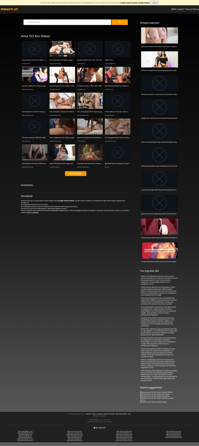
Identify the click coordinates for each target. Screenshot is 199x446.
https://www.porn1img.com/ (173, 431)
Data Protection (109, 414)
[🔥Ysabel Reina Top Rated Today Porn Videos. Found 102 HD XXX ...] (117, 160)
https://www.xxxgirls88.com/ (74, 440)
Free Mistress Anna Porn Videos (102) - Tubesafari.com (124, 86)
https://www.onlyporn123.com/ (124, 440)
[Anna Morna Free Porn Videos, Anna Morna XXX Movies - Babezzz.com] (62, 82)
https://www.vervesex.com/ (74, 431)
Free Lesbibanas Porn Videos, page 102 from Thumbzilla (69, 138)
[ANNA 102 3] (117, 57)
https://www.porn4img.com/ (173, 436)
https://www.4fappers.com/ (25, 431)
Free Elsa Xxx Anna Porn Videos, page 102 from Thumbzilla (42, 163)
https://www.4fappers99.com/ (25, 433)
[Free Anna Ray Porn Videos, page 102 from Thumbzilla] (62, 57)
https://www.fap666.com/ (25, 437)
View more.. (76, 173)
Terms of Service (192, 9)
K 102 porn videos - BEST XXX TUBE (89, 86)
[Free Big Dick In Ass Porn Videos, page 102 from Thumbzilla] (34, 108)
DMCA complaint (33, 212)
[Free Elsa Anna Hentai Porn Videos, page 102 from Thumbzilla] (90, 160)
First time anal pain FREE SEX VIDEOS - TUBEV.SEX (39, 138)
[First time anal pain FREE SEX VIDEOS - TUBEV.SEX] (34, 134)
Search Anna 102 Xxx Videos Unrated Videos (157, 392)
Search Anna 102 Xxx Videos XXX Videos (156, 394)
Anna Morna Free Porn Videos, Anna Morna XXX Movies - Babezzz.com (73, 86)
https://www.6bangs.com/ (25, 434)
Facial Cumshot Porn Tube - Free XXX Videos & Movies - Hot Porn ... (100, 60)
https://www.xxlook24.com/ (75, 439)
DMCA (173, 9)
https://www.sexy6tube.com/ (124, 431)
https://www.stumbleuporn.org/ (173, 437)
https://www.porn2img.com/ (173, 433)
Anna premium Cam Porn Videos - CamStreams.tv (39, 60)
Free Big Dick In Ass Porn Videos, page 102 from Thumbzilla (42, 112)
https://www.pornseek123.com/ (124, 434)
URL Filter (119, 414)
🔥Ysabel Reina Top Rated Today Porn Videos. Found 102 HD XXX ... (128, 163)
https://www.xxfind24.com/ (75, 437)
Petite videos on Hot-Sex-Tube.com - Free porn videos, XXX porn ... (128, 112)
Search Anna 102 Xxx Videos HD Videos (155, 396)
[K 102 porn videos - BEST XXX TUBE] (90, 82)
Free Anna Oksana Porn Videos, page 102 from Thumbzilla (97, 112)
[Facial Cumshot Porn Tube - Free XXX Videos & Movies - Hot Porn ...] (90, 57)
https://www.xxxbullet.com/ (74, 433)
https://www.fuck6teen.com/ (124, 433)
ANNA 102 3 (109, 60)
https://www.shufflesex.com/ (25, 440)
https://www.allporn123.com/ (124, 439)
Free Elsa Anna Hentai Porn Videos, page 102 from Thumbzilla (98, 163)
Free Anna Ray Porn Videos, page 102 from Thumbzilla (68, 60)
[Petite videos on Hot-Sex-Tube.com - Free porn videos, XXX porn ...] (117, 108)
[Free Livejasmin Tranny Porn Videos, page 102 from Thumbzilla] (62, 108)
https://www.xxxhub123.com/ (75, 434)
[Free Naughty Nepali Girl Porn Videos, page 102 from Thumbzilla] (117, 134)
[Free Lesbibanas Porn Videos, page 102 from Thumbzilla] (62, 134)
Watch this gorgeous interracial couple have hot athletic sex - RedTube (101, 138)
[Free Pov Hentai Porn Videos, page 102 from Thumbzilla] (34, 82)
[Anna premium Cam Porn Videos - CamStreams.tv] (34, 57)
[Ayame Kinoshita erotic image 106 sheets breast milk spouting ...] (62, 160)
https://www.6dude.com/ (25, 436)
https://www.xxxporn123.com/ (75, 436)
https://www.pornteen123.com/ (124, 437)
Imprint (181, 9)
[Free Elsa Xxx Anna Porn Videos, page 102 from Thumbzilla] (34, 160)
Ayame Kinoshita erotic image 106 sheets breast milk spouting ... (72, 163)
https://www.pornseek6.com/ (124, 436)
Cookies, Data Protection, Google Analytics (135, 3)
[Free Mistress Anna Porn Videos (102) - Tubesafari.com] (117, 82)
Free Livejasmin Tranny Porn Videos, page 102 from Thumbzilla (71, 112)
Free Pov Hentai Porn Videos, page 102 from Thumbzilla (41, 86)
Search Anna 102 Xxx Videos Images (154, 402)
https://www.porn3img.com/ (173, 434)
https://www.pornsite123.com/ (25, 439)
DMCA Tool (127, 414)
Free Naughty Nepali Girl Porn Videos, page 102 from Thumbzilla (127, 138)
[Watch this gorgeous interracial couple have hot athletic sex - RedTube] (90, 134)
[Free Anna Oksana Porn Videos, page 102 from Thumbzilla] (90, 108)
